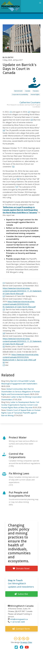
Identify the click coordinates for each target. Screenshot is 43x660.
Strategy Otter (26, 642)
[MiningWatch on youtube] (27, 647)
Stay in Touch (15, 580)
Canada (27, 91)
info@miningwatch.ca (19, 619)
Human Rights (35, 94)
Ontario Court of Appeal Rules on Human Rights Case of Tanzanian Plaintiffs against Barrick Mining (20, 413)
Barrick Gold (18, 91)
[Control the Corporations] (34, 86)
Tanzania (35, 91)
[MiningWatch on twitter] (16, 647)
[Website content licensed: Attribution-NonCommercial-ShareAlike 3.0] (21, 639)
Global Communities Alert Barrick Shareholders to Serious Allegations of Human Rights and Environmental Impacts (20, 391)
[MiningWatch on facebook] (21, 647)
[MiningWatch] (10, 6)
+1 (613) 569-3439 (17, 622)
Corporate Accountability (20, 94)
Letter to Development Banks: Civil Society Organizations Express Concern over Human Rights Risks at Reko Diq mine (20, 405)
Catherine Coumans (30, 102)
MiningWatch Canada (22, 605)
